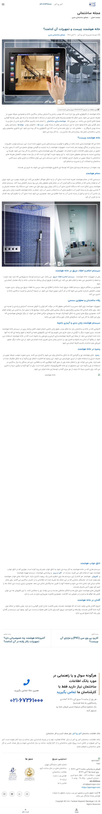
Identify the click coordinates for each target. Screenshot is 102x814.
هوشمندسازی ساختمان (56, 121)
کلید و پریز (57, 573)
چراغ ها (21, 125)
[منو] (3, 4)
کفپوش (95, 576)
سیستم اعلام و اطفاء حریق (64, 277)
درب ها (40, 125)
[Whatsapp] (19, 794)
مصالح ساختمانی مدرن (80, 17)
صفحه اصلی (95, 17)
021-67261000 (46, 4)
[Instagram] (27, 794)
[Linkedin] (11, 794)
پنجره (97, 355)
